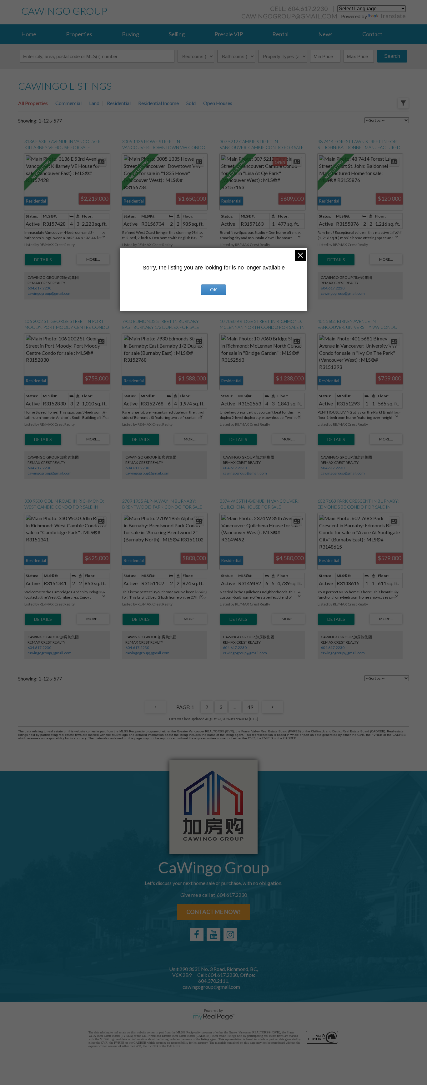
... (235, 707)
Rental (280, 34)
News (325, 34)
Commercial (68, 103)
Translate (392, 15)
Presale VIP (228, 34)
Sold (191, 103)
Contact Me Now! (213, 911)
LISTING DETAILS (43, 259)
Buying (130, 34)
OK (213, 289)
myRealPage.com (214, 1016)
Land (94, 103)
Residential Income (158, 103)
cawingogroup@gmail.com (289, 16)
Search (392, 56)
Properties (79, 34)
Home (28, 34)
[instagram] (230, 934)
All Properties (33, 103)
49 (250, 707)
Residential (119, 103)
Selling (177, 34)
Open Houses (217, 103)
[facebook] (196, 934)
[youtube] (213, 934)
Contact (372, 34)
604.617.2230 (39, 288)
